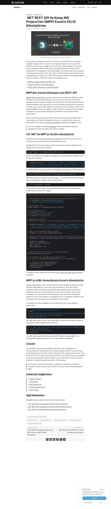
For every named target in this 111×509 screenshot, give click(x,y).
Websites (65, 2)
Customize (88, 502)
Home (17, 7)
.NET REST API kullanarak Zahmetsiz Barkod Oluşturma (47, 409)
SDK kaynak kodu (35, 384)
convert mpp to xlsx (46, 420)
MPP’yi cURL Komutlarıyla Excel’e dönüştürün (43, 87)
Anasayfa (29, 14)
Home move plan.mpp (67, 272)
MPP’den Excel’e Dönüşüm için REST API (41, 82)
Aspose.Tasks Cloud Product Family (36, 416)
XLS (51, 68)
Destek (58, 2)
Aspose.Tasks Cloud (33, 285)
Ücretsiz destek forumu (37, 387)
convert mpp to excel (74, 420)
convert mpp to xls (32, 420)
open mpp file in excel (60, 420)
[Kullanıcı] (96, 2)
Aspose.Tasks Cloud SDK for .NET (38, 97)
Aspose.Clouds (37, 14)
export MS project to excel (34, 423)
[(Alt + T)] (21, 7)
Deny (100, 502)
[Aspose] (18, 2)
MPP (36, 64)
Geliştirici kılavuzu (35, 379)
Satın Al (52, 2)
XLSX (58, 68)
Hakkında (73, 2)
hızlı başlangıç (51, 126)
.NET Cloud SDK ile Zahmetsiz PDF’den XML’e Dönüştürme (48, 404)
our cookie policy (98, 494)
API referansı (33, 382)
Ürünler (45, 2)
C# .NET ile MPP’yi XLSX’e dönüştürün (41, 85)
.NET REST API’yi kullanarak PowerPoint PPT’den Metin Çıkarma (50, 407)
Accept (94, 498)
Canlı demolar (34, 390)
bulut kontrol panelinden (52, 122)
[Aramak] (100, 2)
